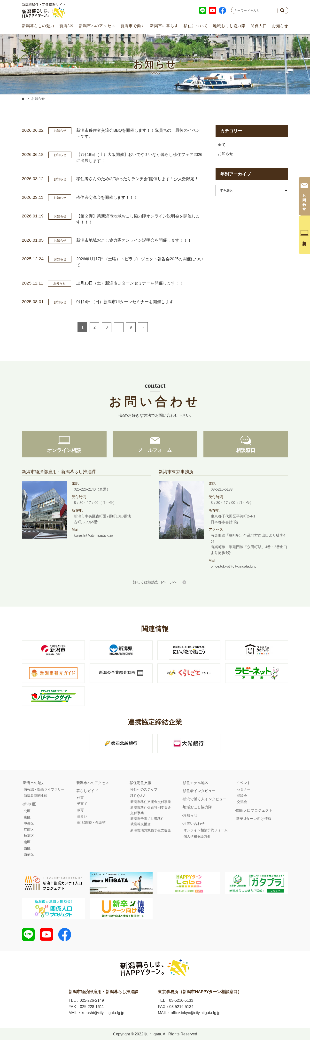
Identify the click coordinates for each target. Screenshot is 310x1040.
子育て (82, 804)
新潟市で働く (132, 26)
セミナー (243, 789)
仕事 (80, 798)
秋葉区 (29, 836)
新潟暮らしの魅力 (38, 26)
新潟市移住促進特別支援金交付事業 (150, 810)
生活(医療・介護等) (92, 822)
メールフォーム (155, 450)
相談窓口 (246, 450)
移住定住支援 (140, 783)
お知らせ (280, 26)
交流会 (242, 802)
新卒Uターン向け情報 (253, 819)
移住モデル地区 (195, 783)
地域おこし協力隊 (229, 26)
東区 (27, 817)
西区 (27, 848)
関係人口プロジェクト (254, 810)
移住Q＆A (137, 796)
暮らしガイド (87, 791)
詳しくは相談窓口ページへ (155, 582)
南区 (27, 842)
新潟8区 (66, 26)
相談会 (242, 796)
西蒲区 (29, 854)
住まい (82, 816)
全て (221, 145)
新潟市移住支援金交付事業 (150, 802)
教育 (80, 810)
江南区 (29, 830)
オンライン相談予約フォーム (206, 830)
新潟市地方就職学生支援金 (150, 830)
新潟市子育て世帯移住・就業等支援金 (149, 821)
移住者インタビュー (199, 791)
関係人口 (259, 26)
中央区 (29, 823)
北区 (27, 811)
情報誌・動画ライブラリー (44, 789)
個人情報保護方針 (197, 836)
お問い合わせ (194, 823)
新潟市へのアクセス (97, 26)
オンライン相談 (64, 450)
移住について (196, 26)
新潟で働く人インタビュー (204, 799)
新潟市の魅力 (34, 783)
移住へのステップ (143, 789)
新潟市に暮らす (164, 26)
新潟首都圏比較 (35, 796)
